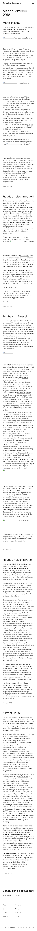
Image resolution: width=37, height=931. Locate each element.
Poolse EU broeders (13, 579)
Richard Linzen (26, 796)
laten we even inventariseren (15, 379)
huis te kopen (24, 256)
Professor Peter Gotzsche (17, 139)
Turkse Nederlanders (24, 575)
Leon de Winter (23, 777)
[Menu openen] (33, 3)
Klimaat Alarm (11, 712)
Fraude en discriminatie (17, 559)
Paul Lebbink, (18, 38)
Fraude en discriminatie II (18, 196)
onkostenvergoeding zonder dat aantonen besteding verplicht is (17, 394)
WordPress (31, 927)
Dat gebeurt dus (18, 760)
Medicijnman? (11, 22)
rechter (7, 658)
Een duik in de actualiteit (12, 3)
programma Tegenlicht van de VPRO (15, 97)
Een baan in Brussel (15, 316)
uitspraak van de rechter (19, 270)
